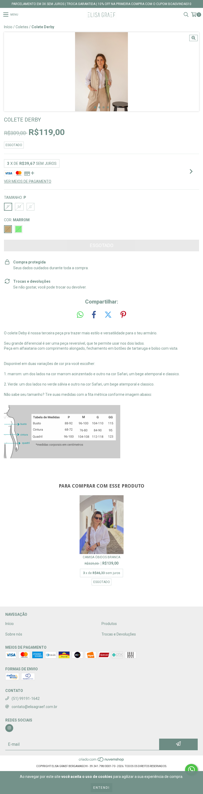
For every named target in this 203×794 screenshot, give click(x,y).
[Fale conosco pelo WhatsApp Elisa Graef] (191, 770)
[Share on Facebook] (94, 315)
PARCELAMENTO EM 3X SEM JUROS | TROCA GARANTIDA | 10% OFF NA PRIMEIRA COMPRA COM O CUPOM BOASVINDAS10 (101, 4)
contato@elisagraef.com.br (34, 707)
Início (8, 27)
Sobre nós (13, 634)
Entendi (101, 788)
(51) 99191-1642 (26, 698)
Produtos (109, 624)
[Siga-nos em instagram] (9, 728)
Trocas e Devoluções (119, 634)
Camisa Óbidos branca (101, 557)
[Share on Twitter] (108, 315)
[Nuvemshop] (102, 760)
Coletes (22, 27)
